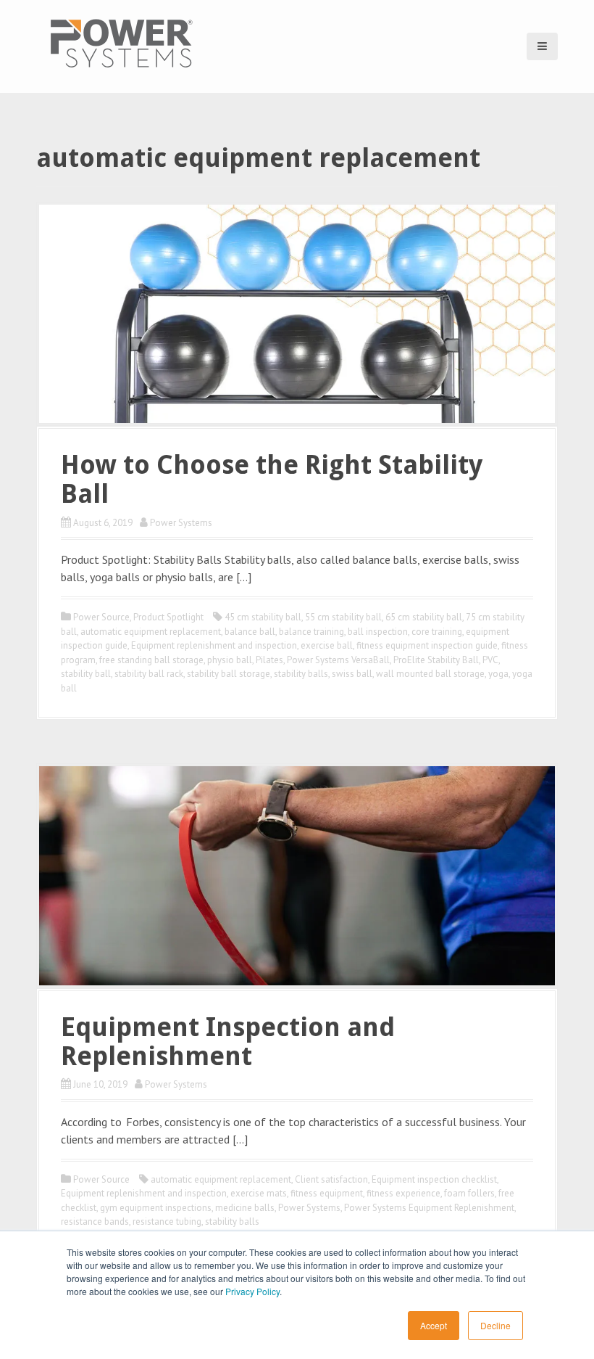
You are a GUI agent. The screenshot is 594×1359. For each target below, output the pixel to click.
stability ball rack (148, 674)
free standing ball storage (151, 660)
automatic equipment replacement (150, 631)
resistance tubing (167, 1221)
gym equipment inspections (156, 1208)
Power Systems (181, 523)
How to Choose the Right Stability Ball (271, 479)
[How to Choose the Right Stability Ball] (297, 312)
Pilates (269, 660)
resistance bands (95, 1221)
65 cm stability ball (423, 617)
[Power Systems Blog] (121, 43)
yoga (498, 674)
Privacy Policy (252, 1291)
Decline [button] (495, 1325)
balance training (311, 631)
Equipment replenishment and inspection (214, 645)
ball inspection (378, 631)
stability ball (86, 674)
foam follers (469, 1193)
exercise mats (258, 1193)
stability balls (301, 674)
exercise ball (327, 645)
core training (436, 631)
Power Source (101, 617)
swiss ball (352, 674)
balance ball (250, 631)
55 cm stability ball (343, 617)
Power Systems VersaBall (338, 660)
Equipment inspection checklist (434, 1179)
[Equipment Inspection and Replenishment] (297, 874)
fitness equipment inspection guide (427, 645)
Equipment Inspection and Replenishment (228, 1041)
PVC (490, 660)
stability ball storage (228, 674)
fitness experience (403, 1193)
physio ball (229, 660)
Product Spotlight (168, 617)
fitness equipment (326, 1193)
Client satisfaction (331, 1179)
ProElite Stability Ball (436, 660)
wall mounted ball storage (430, 674)
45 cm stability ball (263, 617)
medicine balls (245, 1208)
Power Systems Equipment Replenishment (429, 1208)
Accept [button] (433, 1325)
